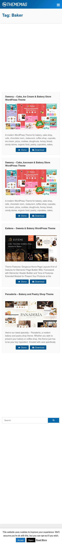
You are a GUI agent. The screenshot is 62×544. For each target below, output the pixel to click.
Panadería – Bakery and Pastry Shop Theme (29, 294)
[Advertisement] (31, 57)
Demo (24, 149)
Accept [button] (21, 540)
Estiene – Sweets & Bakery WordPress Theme (30, 228)
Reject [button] (31, 540)
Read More (41, 540)
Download (39, 149)
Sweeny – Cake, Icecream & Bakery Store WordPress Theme (27, 164)
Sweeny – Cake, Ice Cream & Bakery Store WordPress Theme (28, 98)
